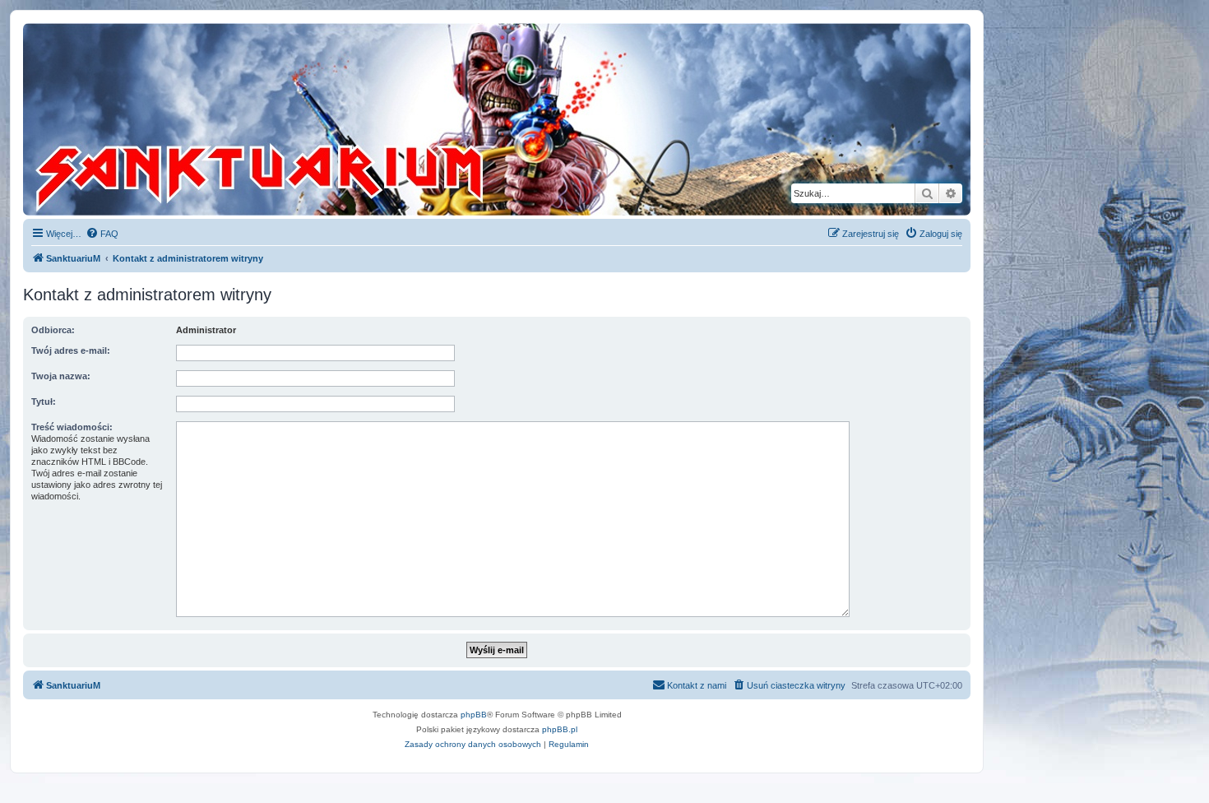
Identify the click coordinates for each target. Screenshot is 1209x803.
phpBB (474, 714)
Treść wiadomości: (72, 427)
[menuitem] (102, 234)
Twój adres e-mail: (70, 350)
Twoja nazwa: (60, 376)
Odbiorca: (53, 330)
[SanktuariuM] (336, 119)
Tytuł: (43, 401)
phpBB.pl (559, 729)
